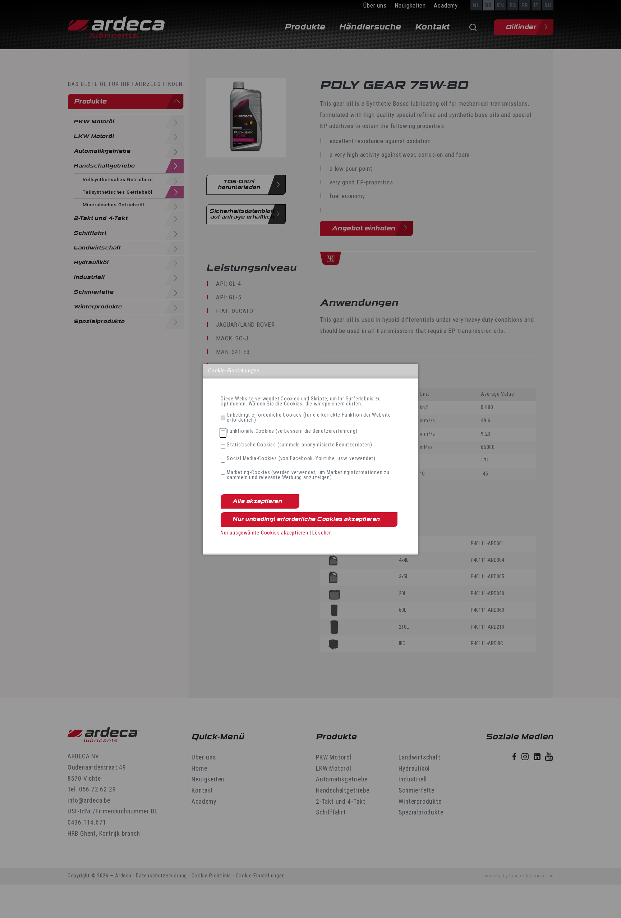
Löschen (322, 533)
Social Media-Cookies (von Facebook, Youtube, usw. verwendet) (301, 458)
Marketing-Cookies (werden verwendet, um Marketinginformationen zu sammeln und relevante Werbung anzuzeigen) (308, 475)
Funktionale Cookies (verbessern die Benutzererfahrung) (292, 431)
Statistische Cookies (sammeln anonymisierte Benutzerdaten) (299, 444)
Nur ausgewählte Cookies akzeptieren (264, 533)
